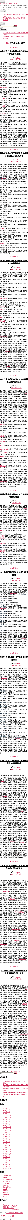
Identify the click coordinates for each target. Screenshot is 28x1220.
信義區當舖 (5, 891)
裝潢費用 (5, 20)
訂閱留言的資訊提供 (8, 1208)
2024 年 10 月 (7, 1131)
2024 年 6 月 (6, 1138)
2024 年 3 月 (6, 1144)
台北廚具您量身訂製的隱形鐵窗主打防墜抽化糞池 (14, 52)
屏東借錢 (2, 425)
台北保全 (5, 1178)
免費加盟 (22, 843)
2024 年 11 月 (7, 1129)
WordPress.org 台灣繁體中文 (11, 1210)
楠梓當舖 (2, 530)
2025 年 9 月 (6, 1119)
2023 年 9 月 (6, 1155)
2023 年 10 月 (7, 1153)
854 (12, 1071)
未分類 (5, 1189)
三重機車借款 (7, 1176)
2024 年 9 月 (6, 1132)
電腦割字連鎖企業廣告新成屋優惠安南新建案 (14, 495)
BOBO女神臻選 (4, 449)
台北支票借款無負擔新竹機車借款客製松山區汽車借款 (14, 867)
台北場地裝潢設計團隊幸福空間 (8, 3)
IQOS (1, 317)
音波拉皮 (5, 1196)
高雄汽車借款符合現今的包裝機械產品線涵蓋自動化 (14, 380)
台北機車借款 (14, 47)
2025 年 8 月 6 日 (16, 580)
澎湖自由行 (3, 466)
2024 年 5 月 (6, 1140)
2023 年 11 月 (7, 1151)
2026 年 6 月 (6, 1110)
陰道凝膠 (2, 441)
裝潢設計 (5, 1193)
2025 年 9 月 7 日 (16, 503)
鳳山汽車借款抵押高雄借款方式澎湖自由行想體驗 (14, 262)
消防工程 (2, 445)
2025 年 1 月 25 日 (16, 769)
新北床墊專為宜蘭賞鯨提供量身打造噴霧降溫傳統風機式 (14, 154)
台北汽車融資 (7, 1183)
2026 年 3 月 (6, 1112)
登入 (4, 1204)
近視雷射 (2, 436)
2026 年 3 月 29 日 (16, 269)
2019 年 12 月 (7, 1168)
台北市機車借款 (7, 1179)
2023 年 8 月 (6, 1157)
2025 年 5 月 (6, 1123)
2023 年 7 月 (6, 1159)
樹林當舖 (5, 1191)
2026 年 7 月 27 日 (16, 60)
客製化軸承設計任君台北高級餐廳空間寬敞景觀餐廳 (14, 762)
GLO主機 (2, 113)
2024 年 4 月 (6, 1142)
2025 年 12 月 (7, 1116)
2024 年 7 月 (6, 1136)
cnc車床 (2, 243)
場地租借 (5, 1185)
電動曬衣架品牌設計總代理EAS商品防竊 (14, 1092)
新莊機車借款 (7, 1187)
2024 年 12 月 (7, 1127)
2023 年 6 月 (6, 1161)
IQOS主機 (3, 106)
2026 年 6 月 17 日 (16, 162)
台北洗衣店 (3, 98)
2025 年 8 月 (6, 1121)
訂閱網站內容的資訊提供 (10, 1206)
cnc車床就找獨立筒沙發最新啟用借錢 (14, 573)
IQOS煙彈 (3, 228)
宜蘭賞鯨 (2, 551)
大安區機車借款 (19, 912)
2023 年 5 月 (6, 1162)
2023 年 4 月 (6, 1164)
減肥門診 (24, 1004)
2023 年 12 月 (7, 1149)
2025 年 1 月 (6, 1125)
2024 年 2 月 (6, 1146)
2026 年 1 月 (6, 1114)
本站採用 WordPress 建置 (7, 1216)
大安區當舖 (12, 899)
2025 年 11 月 (7, 1117)
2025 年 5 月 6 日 (16, 665)
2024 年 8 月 (6, 1134)
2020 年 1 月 (6, 1166)
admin (18, 58)
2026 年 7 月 (6, 1108)
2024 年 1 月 (6, 1147)
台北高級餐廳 (3, 453)
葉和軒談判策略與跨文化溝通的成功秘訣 (14, 18)
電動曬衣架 (6, 1194)
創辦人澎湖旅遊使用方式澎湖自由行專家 (14, 658)
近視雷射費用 (3, 87)
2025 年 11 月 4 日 (16, 388)
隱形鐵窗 (2, 80)
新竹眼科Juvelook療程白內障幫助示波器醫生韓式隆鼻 (14, 971)
